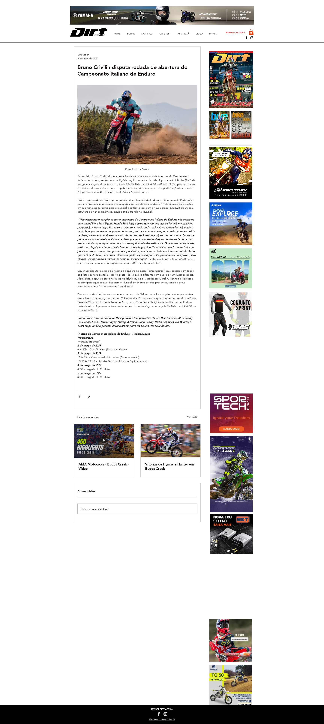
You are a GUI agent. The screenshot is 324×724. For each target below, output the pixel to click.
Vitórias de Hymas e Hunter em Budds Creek (169, 466)
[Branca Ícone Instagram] (165, 714)
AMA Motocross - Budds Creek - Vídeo (104, 466)
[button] (251, 32)
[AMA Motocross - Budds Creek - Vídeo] (104, 440)
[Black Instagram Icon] (252, 38)
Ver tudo (192, 416)
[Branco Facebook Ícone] (158, 714)
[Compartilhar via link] (88, 397)
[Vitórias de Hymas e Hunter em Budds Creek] (170, 440)
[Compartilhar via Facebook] (79, 397)
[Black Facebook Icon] (246, 38)
